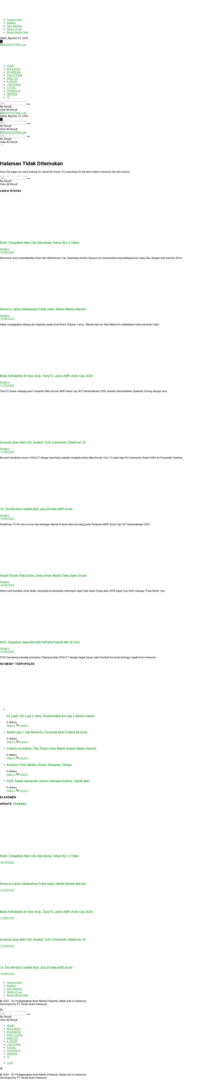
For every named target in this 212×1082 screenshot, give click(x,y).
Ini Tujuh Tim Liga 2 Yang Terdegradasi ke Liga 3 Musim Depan (50, 716)
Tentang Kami (14, 19)
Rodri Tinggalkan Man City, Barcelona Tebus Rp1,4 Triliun (39, 242)
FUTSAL (11, 88)
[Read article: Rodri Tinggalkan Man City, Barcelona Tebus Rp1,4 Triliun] (106, 217)
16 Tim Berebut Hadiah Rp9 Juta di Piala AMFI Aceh (36, 509)
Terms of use (14, 29)
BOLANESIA (14, 72)
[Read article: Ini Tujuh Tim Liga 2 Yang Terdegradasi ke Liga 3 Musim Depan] (109, 690)
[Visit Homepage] (13, 44)
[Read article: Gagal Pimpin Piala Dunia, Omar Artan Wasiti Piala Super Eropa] (106, 550)
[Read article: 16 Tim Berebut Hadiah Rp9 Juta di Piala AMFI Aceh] (106, 483)
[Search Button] (28, 104)
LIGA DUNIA (14, 84)
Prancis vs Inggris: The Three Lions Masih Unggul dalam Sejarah (51, 748)
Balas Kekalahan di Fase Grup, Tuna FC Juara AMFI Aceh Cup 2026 (46, 376)
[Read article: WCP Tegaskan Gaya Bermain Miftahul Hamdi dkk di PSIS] (106, 616)
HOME (10, 66)
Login (10, 1062)
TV (8, 97)
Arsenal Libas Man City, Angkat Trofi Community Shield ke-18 (43, 442)
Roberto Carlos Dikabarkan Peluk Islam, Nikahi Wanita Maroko (43, 309)
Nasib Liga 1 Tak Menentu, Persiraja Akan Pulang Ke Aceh (47, 732)
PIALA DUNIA (15, 75)
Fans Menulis (14, 26)
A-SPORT (12, 81)
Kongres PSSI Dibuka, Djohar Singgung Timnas (39, 764)
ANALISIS (12, 78)
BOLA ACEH (14, 69)
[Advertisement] (80, 7)
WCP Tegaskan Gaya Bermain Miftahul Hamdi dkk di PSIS (40, 642)
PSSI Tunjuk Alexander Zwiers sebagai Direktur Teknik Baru (48, 781)
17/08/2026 (7, 385)
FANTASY (12, 94)
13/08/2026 (7, 651)
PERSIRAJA (14, 91)
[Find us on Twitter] (1, 41)
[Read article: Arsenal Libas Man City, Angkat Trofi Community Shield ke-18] (106, 416)
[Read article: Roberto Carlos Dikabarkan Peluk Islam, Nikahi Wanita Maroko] (106, 283)
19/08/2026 (7, 252)
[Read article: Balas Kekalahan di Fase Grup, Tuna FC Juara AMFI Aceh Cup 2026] (106, 350)
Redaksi (11, 22)
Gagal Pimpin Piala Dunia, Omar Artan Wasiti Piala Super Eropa (43, 575)
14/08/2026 (7, 518)
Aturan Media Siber (18, 32)
